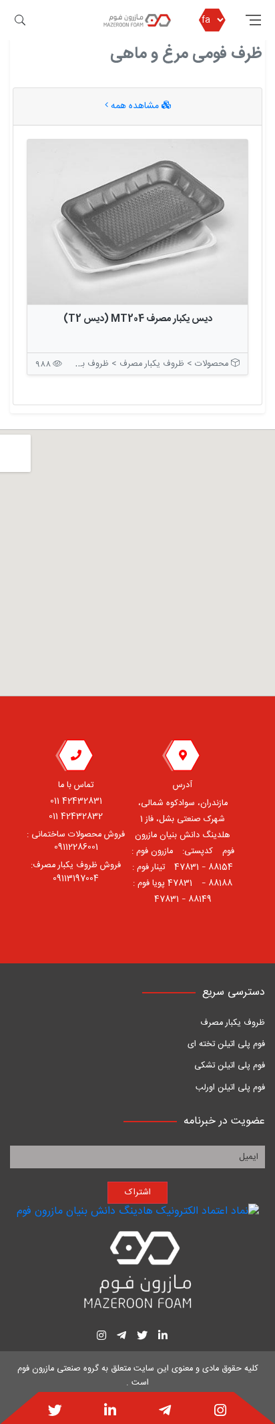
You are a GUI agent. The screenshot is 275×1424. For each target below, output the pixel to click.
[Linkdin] (110, 1412)
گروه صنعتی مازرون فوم (58, 1369)
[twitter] (55, 1412)
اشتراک (138, 1193)
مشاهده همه (135, 106)
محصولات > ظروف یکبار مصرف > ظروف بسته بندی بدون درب (121, 364)
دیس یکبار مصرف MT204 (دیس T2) (137, 319)
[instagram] (220, 1412)
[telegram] (165, 1412)
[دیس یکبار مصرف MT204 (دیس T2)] (137, 222)
